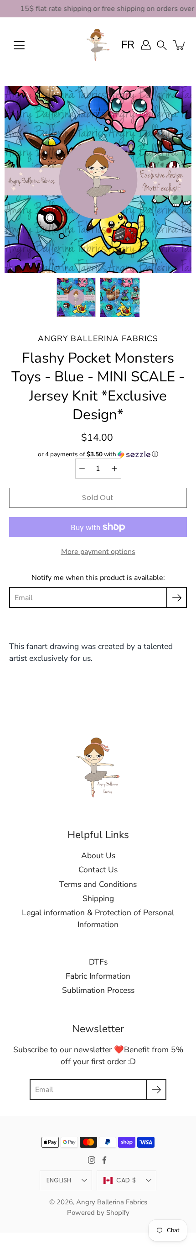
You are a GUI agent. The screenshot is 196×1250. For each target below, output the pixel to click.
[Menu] (19, 45)
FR (127, 44)
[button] (162, 44)
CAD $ (126, 1180)
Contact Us (98, 869)
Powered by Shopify (98, 1212)
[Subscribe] (176, 597)
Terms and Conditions (98, 884)
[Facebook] (104, 1160)
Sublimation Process (98, 990)
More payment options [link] (98, 552)
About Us (98, 855)
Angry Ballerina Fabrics (111, 1202)
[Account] (146, 44)
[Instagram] (92, 1160)
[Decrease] (82, 469)
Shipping (98, 898)
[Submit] (156, 1089)
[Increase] (114, 469)
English (59, 1180)
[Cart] (179, 44)
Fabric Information (98, 975)
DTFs (98, 961)
